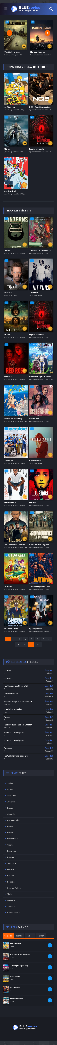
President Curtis (11, 628)
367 (37, 644)
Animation (11, 795)
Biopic (10, 808)
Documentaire (13, 820)
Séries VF (11, 906)
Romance (11, 881)
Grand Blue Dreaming (13, 418)
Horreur (10, 857)
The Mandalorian (37, 52)
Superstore (8, 460)
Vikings (7, 149)
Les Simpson (9, 107)
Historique (11, 851)
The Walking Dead (12, 52)
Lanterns (8, 250)
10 (24, 644)
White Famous (10, 502)
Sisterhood (34, 418)
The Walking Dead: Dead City (41, 586)
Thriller (10, 894)
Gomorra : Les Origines (39, 544)
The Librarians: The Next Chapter (18, 544)
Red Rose (8, 376)
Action (10, 789)
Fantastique (12, 838)
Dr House (8, 292)
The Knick (33, 292)
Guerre (10, 845)
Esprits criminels (36, 149)
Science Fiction (14, 888)
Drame (10, 826)
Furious (32, 502)
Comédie (11, 814)
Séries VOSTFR (13, 912)
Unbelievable (34, 460)
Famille (10, 832)
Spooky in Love (35, 628)
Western (11, 900)
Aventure (11, 801)
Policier (10, 875)
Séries (10, 783)
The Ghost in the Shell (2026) (41, 250)
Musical (10, 869)
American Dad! (10, 191)
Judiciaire (11, 863)
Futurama (8, 586)
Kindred (7, 334)
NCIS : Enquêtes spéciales (40, 107)
